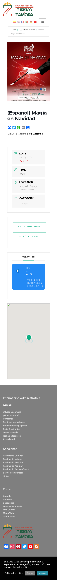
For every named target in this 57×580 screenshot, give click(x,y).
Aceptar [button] (42, 573)
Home (13, 30)
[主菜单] (42, 21)
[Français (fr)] (22, 21)
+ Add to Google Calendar (29, 226)
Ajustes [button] (30, 573)
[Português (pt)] (27, 21)
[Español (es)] (14, 21)
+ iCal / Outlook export (29, 236)
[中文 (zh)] (35, 21)
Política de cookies (14, 573)
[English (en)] (18, 21)
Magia (25, 203)
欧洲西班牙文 (37, 134)
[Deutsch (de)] (31, 21)
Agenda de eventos (27, 30)
